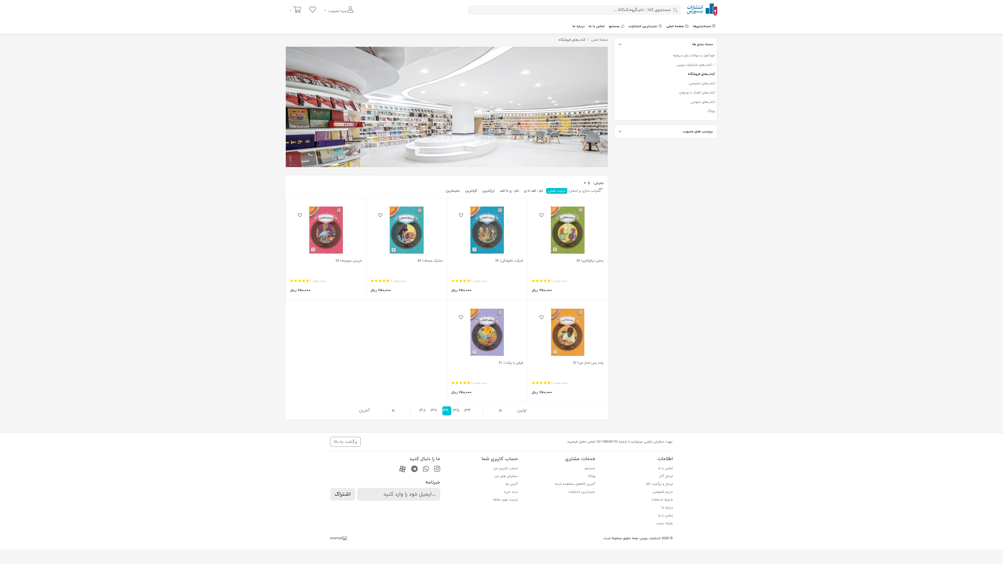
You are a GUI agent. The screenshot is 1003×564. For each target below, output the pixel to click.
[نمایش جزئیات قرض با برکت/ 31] (487, 332)
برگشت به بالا (345, 442)
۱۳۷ (434, 410)
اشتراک (343, 494)
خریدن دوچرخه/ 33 (348, 260)
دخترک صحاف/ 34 (430, 260)
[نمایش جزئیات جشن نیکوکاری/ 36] (568, 230)
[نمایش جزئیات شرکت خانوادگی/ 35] (487, 230)
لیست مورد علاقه (505, 499)
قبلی (496, 410)
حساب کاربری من (505, 468)
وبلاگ (711, 111)
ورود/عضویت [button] (337, 11)
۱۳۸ (423, 410)
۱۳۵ (456, 410)
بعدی (395, 410)
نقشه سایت (664, 523)
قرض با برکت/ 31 (511, 363)
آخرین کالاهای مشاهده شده (575, 484)
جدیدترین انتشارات (642, 26)
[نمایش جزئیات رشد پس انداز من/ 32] (568, 332)
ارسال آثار (666, 476)
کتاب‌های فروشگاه (701, 74)
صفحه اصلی (675, 26)
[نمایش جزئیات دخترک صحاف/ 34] (406, 230)
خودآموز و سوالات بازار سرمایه (694, 55)
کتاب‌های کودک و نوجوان (697, 92)
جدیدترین (453, 191)
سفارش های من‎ (506, 476)
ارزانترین (488, 191)
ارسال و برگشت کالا (659, 484)
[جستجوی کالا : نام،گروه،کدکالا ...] (675, 10)
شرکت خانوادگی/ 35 (509, 260)
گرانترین (471, 191)
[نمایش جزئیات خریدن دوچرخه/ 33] (326, 230)
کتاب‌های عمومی (703, 102)
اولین (524, 410)
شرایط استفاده (662, 499)
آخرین (367, 410)
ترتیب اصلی (556, 191)
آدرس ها (511, 484)
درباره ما (579, 26)
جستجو (614, 26)
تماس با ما (597, 26)
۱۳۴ (468, 410)
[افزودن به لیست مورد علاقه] (541, 216)
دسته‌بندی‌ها (702, 26)
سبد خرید (511, 492)
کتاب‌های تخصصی (702, 83)
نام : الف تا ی (533, 191)
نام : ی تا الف (509, 191)
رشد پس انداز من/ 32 (588, 363)
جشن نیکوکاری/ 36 (590, 260)
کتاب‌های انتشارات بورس (695, 65)
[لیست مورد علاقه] (312, 10)
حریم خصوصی (663, 492)
